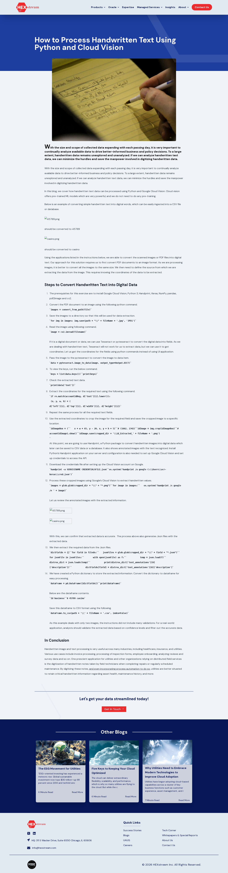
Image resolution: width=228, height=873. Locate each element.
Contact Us (168, 845)
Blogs (126, 835)
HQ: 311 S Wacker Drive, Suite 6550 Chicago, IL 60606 (62, 840)
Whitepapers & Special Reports (180, 835)
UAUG (126, 840)
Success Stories (132, 830)
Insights (170, 7)
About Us (167, 840)
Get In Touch (112, 709)
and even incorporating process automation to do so (119, 668)
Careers (127, 845)
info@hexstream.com (44, 847)
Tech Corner (169, 830)
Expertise (128, 7)
